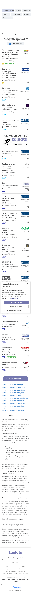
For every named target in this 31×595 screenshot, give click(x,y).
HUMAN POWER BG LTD (25, 123)
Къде (17, 10)
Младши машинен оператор (9, 363)
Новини (16, 581)
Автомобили (11, 579)
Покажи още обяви (14, 379)
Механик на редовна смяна (10, 121)
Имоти (4, 579)
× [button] (27, 283)
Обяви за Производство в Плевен (13, 401)
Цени (10, 558)
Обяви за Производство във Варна (13, 390)
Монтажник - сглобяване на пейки (7, 230)
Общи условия (18, 558)
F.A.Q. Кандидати (10, 569)
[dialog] (15, 297)
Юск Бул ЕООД (25, 72)
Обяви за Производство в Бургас (13, 393)
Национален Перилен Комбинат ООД (25, 188)
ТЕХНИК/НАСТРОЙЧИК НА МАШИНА (9, 198)
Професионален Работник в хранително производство (8, 167)
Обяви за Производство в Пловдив (13, 387)
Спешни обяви (7, 18)
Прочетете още (13, 298)
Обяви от (5, 14)
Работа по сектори (11, 567)
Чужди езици (16, 14)
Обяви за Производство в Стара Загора (15, 398)
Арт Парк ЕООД (24, 231)
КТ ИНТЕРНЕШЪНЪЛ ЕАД (24, 367)
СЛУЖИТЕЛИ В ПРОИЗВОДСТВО (8, 263)
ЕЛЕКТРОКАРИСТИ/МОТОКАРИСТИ (9, 214)
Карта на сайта (21, 571)
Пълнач (5, 334)
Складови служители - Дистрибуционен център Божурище (9, 72)
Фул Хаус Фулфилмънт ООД (25, 250)
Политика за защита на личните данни (15, 560)
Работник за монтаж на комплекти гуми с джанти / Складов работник (10, 53)
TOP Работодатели (11, 571)
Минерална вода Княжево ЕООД (24, 338)
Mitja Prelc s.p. (25, 108)
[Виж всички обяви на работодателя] (26, 52)
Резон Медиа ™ (18, 590)
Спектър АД (25, 350)
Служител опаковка (10, 322)
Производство (7, 10)
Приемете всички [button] (16, 302)
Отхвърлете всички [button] (16, 306)
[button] (15, 310)
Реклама (25, 573)
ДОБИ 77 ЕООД (24, 91)
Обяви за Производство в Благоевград (14, 403)
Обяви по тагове (18, 573)
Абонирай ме (17, 44)
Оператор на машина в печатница (7, 350)
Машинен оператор (10, 151)
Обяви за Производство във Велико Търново (14, 407)
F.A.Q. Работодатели (20, 569)
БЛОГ (23, 567)
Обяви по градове (8, 573)
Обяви (19, 579)
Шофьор (5, 183)
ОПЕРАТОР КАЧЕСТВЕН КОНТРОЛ (6, 279)
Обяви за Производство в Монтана (13, 410)
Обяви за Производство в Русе (12, 395)
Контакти (15, 562)
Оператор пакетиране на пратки (8, 247)
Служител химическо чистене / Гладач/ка (10, 90)
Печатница (25, 579)
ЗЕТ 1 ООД (26, 167)
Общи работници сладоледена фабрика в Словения (10, 107)
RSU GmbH (26, 53)
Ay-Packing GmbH (24, 325)
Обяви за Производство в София (12, 385)
